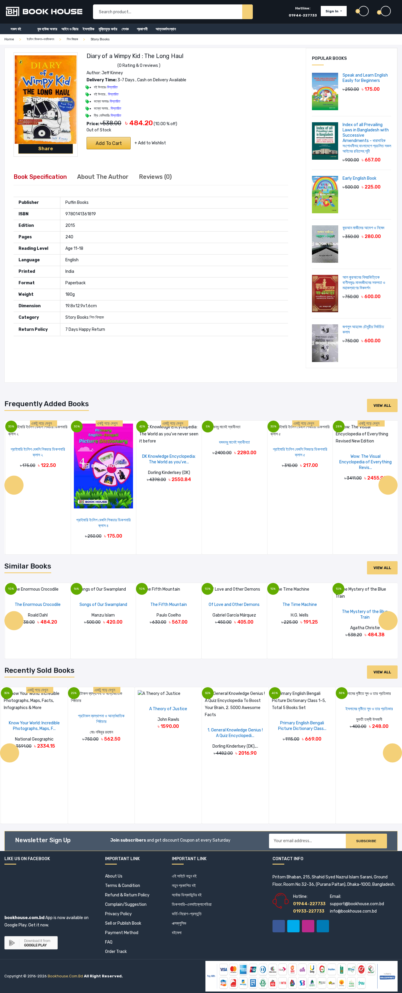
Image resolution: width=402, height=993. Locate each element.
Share (45, 148)
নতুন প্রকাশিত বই (184, 885)
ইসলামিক (88, 29)
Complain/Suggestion (126, 904)
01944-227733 (303, 15)
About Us (113, 876)
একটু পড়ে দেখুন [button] (42, 423)
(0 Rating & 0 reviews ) (138, 65)
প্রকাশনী (142, 29)
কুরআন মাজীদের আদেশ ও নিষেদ (363, 227)
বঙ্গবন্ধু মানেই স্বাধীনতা (234, 442)
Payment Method (121, 932)
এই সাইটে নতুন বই (184, 876)
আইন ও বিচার (70, 29)
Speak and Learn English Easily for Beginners (365, 78)
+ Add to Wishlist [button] (150, 143)
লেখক (125, 29)
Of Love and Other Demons (234, 604)
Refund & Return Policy (127, 895)
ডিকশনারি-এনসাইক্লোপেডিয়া (192, 904)
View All (382, 405)
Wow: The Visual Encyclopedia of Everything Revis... (365, 462)
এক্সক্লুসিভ (179, 923)
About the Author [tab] (103, 176)
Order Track (116, 951)
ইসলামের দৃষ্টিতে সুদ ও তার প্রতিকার (369, 708)
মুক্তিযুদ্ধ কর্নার (108, 29)
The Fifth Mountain (168, 604)
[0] (389, 11)
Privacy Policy (118, 913)
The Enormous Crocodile (38, 604)
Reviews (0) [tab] (155, 176)
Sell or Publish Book (123, 923)
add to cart (109, 143)
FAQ (108, 942)
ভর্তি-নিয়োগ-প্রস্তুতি (187, 913)
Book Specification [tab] (40, 176)
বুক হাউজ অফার (47, 29)
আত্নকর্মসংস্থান (166, 29)
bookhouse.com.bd (65, 976)
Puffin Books (77, 202)
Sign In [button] (332, 11)
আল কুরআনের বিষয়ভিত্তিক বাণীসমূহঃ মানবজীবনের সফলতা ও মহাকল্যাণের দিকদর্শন (364, 282)
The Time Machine (300, 604)
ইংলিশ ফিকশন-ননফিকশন (40, 39)
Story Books (100, 39)
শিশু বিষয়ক (72, 39)
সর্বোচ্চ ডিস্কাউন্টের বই (187, 895)
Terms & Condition (122, 885)
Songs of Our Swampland (103, 604)
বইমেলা (177, 932)
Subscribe (366, 841)
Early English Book (359, 178)
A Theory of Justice (168, 708)
